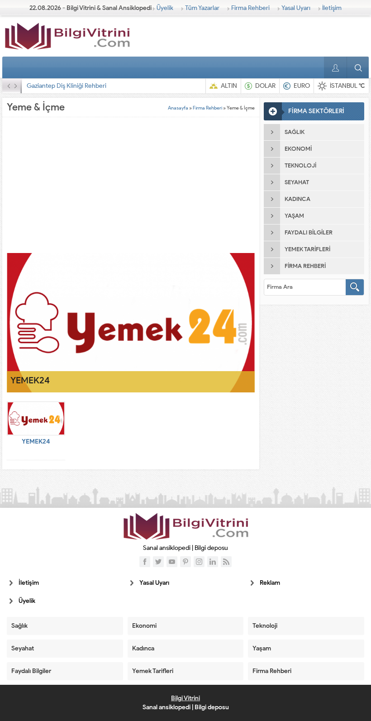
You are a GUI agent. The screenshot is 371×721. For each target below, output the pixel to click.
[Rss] (226, 561)
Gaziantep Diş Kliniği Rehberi (66, 86)
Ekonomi (144, 626)
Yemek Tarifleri (152, 671)
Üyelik (165, 8)
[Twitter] (158, 561)
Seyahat (22, 648)
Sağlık (19, 626)
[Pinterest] (185, 561)
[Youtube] (171, 561)
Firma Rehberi (250, 8)
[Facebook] (144, 561)
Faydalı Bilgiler (31, 671)
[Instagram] (199, 561)
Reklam (270, 583)
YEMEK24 (30, 380)
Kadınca (143, 648)
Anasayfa (178, 108)
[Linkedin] (212, 561)
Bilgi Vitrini (185, 698)
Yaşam (261, 648)
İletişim (332, 8)
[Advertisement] (131, 185)
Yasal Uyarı (295, 8)
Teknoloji (264, 626)
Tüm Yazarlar (202, 8)
